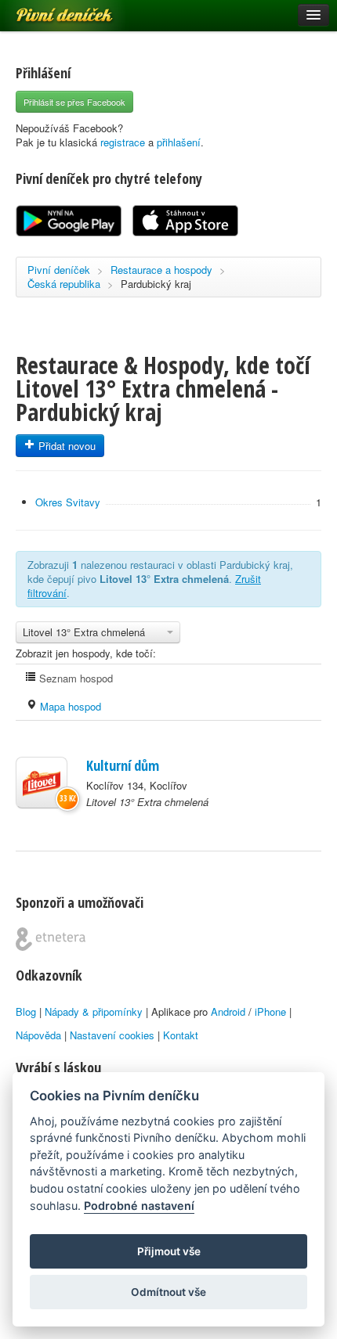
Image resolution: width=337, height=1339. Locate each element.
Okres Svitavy (67, 502)
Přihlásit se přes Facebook (74, 101)
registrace (122, 142)
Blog (26, 1011)
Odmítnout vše (168, 1292)
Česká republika (63, 283)
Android (228, 1011)
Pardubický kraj (156, 283)
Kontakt (180, 1035)
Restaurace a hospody (161, 269)
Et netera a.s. (50, 939)
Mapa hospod (69, 706)
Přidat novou (65, 445)
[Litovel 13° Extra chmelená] (41, 782)
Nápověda (38, 1035)
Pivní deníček (47, 9)
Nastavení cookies (112, 1035)
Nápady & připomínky (94, 1011)
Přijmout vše (169, 1251)
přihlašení (179, 142)
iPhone (270, 1011)
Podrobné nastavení (139, 1205)
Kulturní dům (122, 765)
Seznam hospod (74, 678)
